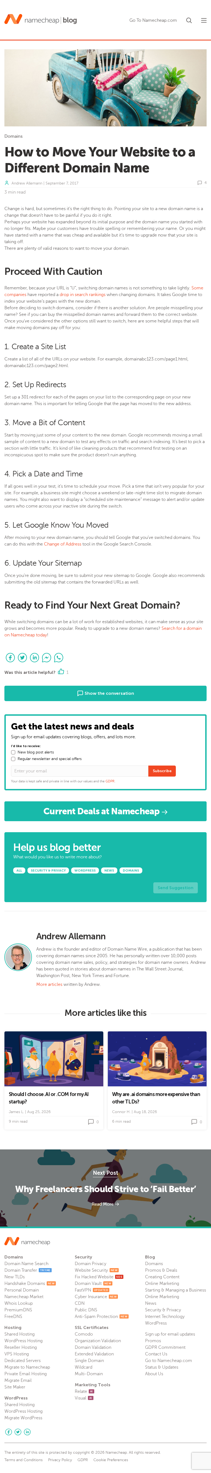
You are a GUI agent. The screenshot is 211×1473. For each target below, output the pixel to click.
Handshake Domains (29, 1283)
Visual (83, 1398)
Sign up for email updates (170, 1334)
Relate (84, 1391)
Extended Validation (94, 1354)
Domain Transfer (27, 1270)
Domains (13, 136)
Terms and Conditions (23, 1460)
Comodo (84, 1334)
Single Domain (89, 1360)
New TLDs (14, 1276)
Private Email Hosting (25, 1373)
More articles (49, 984)
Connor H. (121, 1112)
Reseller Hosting (20, 1347)
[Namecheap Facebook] (8, 1432)
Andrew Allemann (27, 183)
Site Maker (14, 1387)
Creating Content (162, 1276)
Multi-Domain (89, 1373)
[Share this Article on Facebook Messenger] (47, 658)
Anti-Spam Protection (101, 1316)
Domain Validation (93, 1347)
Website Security (96, 1270)
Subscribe (162, 771)
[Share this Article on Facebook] (10, 658)
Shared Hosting (19, 1334)
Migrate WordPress (23, 1417)
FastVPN (91, 1290)
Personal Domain (21, 1290)
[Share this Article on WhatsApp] (59, 658)
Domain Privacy (90, 1263)
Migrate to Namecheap (27, 1367)
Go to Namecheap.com (168, 1360)
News (150, 1303)
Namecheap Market (23, 1296)
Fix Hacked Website (98, 1276)
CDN (80, 1303)
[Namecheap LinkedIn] (27, 1432)
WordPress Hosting (23, 1340)
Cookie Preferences (110, 1460)
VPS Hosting (16, 1354)
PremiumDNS (18, 1309)
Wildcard (83, 1367)
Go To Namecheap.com (153, 20)
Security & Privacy (163, 1309)
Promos (153, 1340)
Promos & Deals (161, 1270)
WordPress (156, 1323)
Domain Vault (93, 1283)
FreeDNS (13, 1316)
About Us (154, 1373)
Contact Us (156, 1354)
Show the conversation (109, 693)
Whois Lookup (18, 1303)
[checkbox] (13, 752)
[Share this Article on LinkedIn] (35, 658)
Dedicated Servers (22, 1360)
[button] (189, 19)
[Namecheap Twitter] (18, 1432)
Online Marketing (162, 1283)
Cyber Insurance (96, 1296)
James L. (16, 1112)
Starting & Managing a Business (175, 1290)
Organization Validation (98, 1340)
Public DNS (86, 1309)
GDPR (110, 781)
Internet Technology (165, 1316)
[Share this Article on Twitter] (22, 658)
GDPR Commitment (165, 1347)
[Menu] (204, 20)
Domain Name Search (26, 1263)
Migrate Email (18, 1380)
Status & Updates (161, 1367)
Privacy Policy (60, 1460)
